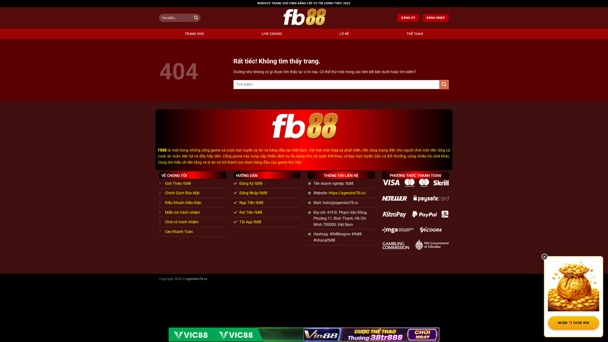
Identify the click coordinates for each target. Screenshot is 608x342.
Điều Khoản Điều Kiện (183, 202)
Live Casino (271, 34)
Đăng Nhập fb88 (253, 193)
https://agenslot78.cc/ (347, 193)
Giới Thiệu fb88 (178, 183)
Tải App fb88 (250, 222)
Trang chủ (194, 34)
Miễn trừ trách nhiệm (182, 212)
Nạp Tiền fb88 (251, 202)
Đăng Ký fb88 (250, 183)
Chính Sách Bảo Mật (182, 193)
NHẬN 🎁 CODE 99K (573, 323)
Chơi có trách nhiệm (182, 222)
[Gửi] (196, 18)
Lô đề (344, 34)
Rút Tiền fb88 (250, 212)
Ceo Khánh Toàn (179, 231)
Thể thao (415, 34)
